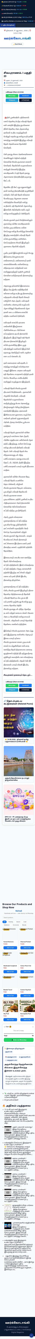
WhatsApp (11, 96)
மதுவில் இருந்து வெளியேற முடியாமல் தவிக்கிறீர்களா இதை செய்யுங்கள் (17, 1258)
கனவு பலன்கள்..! (19, 1159)
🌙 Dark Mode (17, 44)
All (4, 921)
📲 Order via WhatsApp (18, 1040)
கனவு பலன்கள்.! (19, 1190)
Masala (24, 925)
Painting (11, 921)
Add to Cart (10, 947)
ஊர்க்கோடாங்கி (17, 38)
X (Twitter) (25, 100)
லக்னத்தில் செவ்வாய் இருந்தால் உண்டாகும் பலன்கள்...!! (17, 1144)
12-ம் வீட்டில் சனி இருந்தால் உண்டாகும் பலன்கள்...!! (15, 1111)
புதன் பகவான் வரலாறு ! (22, 1127)
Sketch (18, 921)
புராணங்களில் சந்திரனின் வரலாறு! (23, 1224)
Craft (25, 921)
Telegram (12, 100)
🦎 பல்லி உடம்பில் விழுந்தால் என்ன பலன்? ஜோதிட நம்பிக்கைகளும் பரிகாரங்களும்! (19, 1095)
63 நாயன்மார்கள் (11, 1100)
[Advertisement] (11, 58)
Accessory (16, 925)
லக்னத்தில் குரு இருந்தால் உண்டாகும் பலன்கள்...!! (15, 1241)
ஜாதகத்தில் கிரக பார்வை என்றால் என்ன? (22, 1206)
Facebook (25, 96)
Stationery (7, 925)
